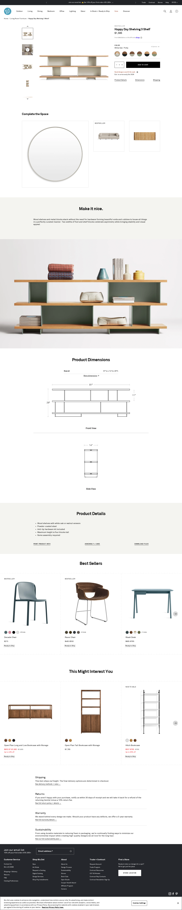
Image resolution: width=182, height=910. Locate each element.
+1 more (144, 632)
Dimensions (139, 80)
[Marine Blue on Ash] (127, 632)
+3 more (83, 632)
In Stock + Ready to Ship (100, 11)
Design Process (66, 867)
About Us (64, 864)
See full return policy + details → (48, 803)
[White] (17, 632)
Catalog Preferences (11, 881)
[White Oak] (9, 740)
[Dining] (39, 11)
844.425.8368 (9, 867)
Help (167, 2)
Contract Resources (97, 870)
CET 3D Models (95, 873)
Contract (152, 2)
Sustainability (66, 870)
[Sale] (116, 11)
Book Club (64, 876)
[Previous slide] (27, 26)
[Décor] (83, 11)
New (34, 864)
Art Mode (36, 867)
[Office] (62, 11)
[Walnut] (131, 632)
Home (6, 18)
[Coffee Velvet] (66, 632)
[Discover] (126, 11)
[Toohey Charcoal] (78, 632)
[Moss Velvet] (70, 632)
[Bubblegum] (9, 632)
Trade (144, 2)
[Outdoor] (19, 11)
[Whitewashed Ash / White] (135, 632)
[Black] (13, 632)
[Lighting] (72, 11)
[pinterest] (176, 895)
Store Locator (129, 873)
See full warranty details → (46, 820)
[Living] (30, 11)
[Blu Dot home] (7, 11)
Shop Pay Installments (40, 879)
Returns (7, 874)
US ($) (175, 3)
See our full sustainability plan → (48, 839)
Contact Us (8, 864)
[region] (91, 903)
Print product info (41, 544)
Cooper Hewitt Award (68, 882)
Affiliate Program (67, 886)
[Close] (178, 903)
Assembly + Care (92, 544)
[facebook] (173, 895)
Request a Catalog (39, 870)
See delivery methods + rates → (48, 784)
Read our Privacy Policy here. (53, 907)
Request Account (96, 864)
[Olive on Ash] (139, 632)
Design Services (38, 876)
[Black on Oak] (13, 740)
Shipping (156, 80)
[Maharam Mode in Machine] (74, 632)
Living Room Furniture (18, 18)
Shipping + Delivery (10, 871)
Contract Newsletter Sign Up (100, 879)
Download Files (141, 544)
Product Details (121, 80)
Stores (160, 2)
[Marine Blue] (5, 632)
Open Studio (65, 879)
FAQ (5, 878)
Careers (64, 889)
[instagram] (169, 895)
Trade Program (95, 867)
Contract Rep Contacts (98, 876)
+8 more (22, 632)
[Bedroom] (51, 11)
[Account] (170, 11)
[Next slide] (27, 98)
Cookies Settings (139, 903)
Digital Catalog (38, 873)
